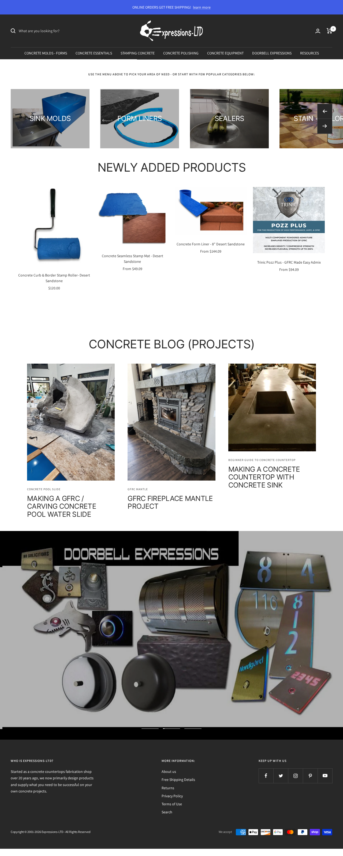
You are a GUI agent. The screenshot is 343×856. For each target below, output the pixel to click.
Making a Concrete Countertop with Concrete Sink (264, 477)
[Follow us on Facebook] (266, 775)
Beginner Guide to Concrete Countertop (262, 460)
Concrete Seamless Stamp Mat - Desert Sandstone (132, 258)
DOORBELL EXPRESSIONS (272, 53)
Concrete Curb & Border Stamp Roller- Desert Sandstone (54, 278)
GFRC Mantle (138, 489)
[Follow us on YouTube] (325, 775)
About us (169, 771)
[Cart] (329, 31)
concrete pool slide (44, 489)
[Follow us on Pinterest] (310, 775)
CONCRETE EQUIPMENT (225, 53)
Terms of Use (172, 804)
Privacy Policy (172, 796)
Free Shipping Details (178, 779)
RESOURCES (309, 53)
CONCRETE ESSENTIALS (94, 53)
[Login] (317, 31)
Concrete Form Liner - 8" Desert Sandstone (211, 244)
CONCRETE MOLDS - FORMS (45, 53)
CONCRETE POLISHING (181, 53)
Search (167, 812)
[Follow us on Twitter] (280, 775)
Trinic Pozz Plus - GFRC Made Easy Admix (289, 262)
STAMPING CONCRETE (138, 53)
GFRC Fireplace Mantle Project (170, 502)
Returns (168, 787)
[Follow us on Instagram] (295, 775)
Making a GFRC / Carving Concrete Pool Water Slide (61, 506)
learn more (202, 7)
